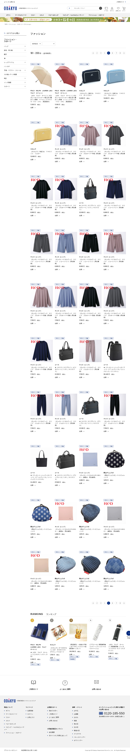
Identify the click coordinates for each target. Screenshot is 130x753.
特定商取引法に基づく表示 (29, 750)
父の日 (76, 727)
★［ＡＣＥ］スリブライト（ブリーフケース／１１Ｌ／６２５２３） (90, 423)
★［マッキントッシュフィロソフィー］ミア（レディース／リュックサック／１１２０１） (114, 369)
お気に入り (31, 717)
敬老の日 (77, 730)
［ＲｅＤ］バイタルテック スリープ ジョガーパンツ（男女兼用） (90, 369)
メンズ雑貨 (7, 82)
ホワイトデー (78, 740)
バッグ (6, 46)
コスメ (42, 15)
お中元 (76, 710)
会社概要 (52, 732)
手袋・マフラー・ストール (12, 70)
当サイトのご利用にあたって (58, 735)
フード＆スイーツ (20, 15)
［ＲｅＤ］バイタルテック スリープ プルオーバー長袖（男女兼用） (41, 315)
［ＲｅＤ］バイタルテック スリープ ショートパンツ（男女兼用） (114, 207)
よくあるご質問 (54, 717)
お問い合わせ (53, 720)
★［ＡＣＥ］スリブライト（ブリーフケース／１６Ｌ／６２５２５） (65, 477)
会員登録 (30, 710)
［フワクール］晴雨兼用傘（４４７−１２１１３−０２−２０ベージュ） (97, 646)
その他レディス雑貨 (10, 74)
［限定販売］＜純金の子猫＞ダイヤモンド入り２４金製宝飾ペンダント (77, 646)
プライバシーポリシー (10, 750)
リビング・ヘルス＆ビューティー (73, 15)
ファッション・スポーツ (96, 15)
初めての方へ (53, 710)
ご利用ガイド (120, 2)
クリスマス (77, 734)
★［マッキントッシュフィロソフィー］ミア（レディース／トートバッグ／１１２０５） (41, 477)
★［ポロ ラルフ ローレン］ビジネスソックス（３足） (39, 654)
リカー (33, 15)
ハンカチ (7, 66)
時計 (5, 78)
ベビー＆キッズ (53, 15)
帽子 (5, 54)
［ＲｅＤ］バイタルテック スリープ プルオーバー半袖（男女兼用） (65, 153)
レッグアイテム (9, 62)
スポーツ (7, 86)
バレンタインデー (79, 737)
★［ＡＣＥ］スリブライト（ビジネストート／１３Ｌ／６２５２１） (90, 207)
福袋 (75, 720)
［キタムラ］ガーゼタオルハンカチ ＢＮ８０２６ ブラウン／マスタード (58, 650)
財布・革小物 (8, 50)
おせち (76, 717)
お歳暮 (76, 714)
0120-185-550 (114, 713)
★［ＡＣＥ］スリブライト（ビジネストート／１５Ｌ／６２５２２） (65, 369)
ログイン (30, 714)
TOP (6, 24)
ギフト (8, 15)
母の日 (76, 724)
